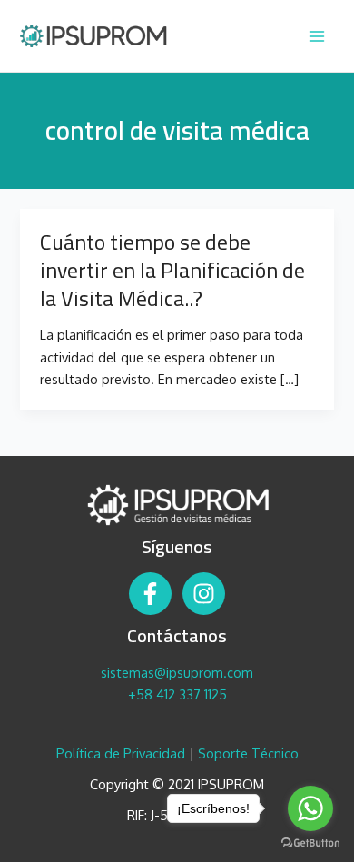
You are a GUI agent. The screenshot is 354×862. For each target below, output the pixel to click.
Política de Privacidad (120, 753)
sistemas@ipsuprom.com (177, 672)
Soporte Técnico (248, 753)
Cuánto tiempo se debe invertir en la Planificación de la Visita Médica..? (172, 270)
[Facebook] (150, 593)
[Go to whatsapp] (310, 808)
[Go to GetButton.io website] (310, 843)
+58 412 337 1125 (177, 694)
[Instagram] (203, 593)
